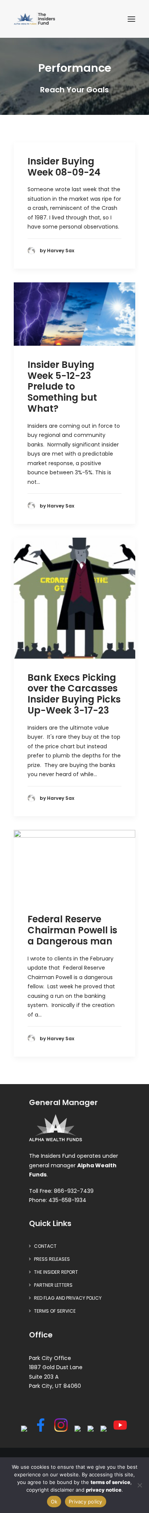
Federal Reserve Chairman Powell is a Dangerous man (72, 930)
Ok (54, 1501)
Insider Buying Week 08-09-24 (64, 167)
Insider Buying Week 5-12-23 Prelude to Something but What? (62, 386)
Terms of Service (55, 1311)
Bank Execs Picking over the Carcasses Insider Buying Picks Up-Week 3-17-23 (74, 694)
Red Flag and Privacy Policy (68, 1298)
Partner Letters (53, 1285)
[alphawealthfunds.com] (55, 1129)
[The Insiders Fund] (35, 18)
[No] (139, 1485)
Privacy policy (85, 1501)
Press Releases (52, 1259)
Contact (45, 1246)
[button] (131, 19)
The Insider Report (56, 1272)
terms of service (110, 1482)
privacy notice (103, 1490)
